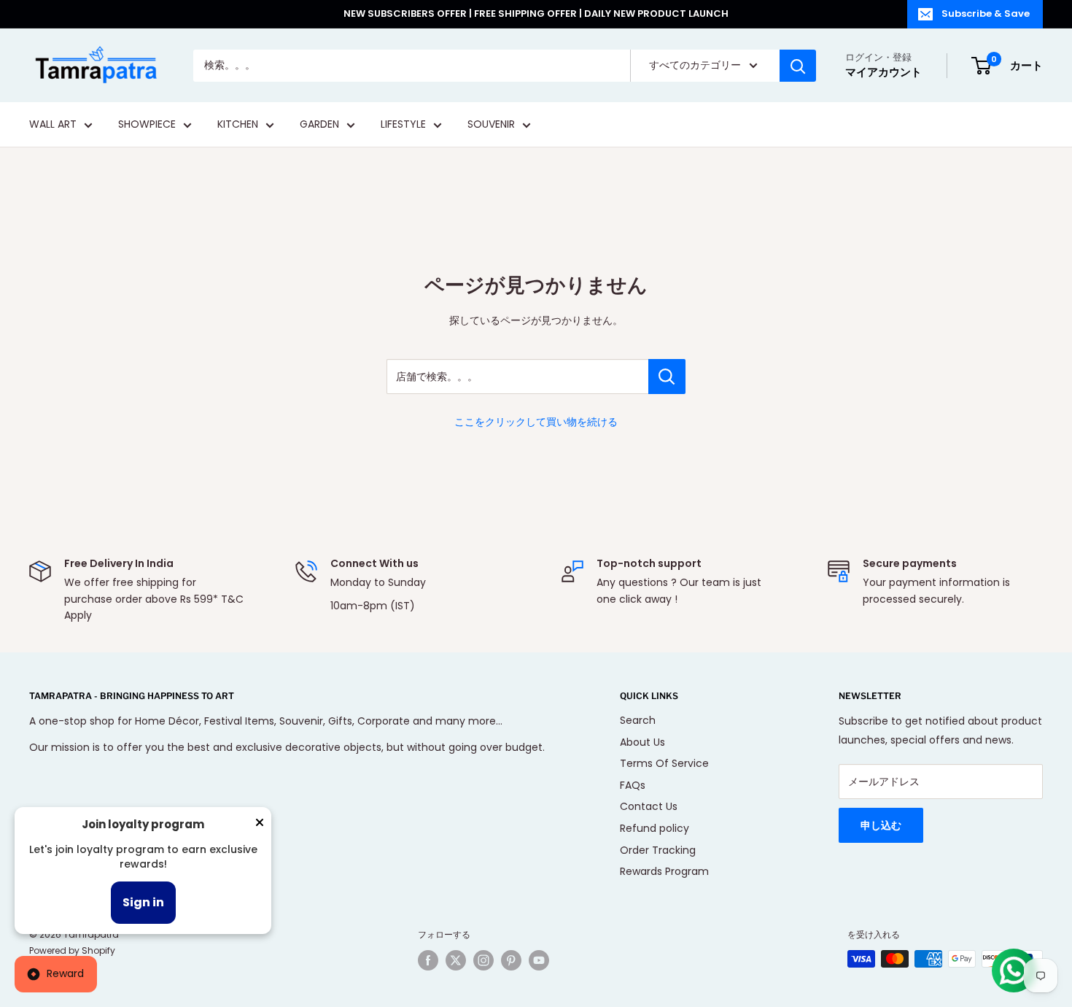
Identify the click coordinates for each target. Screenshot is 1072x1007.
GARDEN (319, 124)
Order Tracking (658, 850)
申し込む (881, 825)
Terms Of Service (664, 763)
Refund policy (654, 828)
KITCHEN (237, 124)
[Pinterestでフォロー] (511, 960)
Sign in (143, 902)
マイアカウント (883, 72)
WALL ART (53, 124)
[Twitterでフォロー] (456, 960)
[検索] (798, 66)
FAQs (632, 785)
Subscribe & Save (985, 13)
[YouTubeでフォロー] (539, 960)
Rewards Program (664, 871)
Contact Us (648, 806)
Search (638, 720)
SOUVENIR (491, 124)
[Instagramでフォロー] (483, 960)
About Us (642, 742)
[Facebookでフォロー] (428, 960)
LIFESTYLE (403, 124)
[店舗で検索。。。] (666, 376)
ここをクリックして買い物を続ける (536, 421)
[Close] (259, 825)
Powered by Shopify (72, 950)
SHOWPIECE (147, 124)
